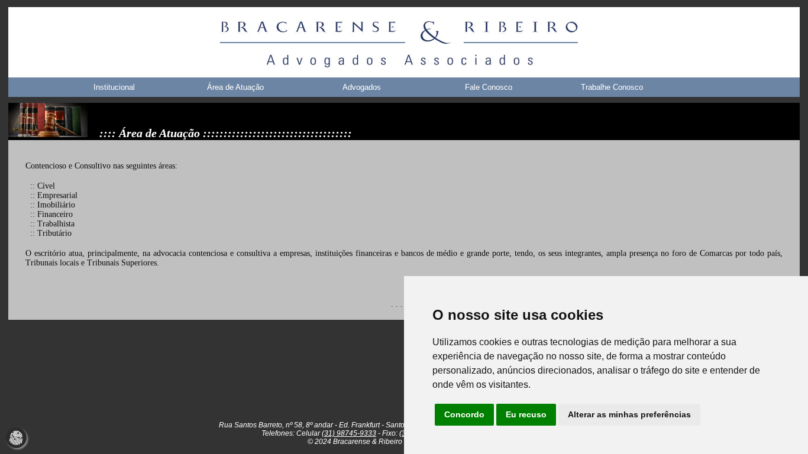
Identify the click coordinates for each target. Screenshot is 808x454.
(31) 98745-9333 (349, 433)
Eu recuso (526, 414)
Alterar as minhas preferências (629, 414)
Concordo (464, 414)
